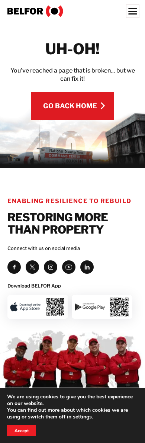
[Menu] (132, 11)
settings (82, 417)
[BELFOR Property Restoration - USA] (72, 11)
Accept (21, 431)
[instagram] (50, 267)
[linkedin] (87, 267)
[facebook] (14, 267)
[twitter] (32, 267)
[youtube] (68, 267)
